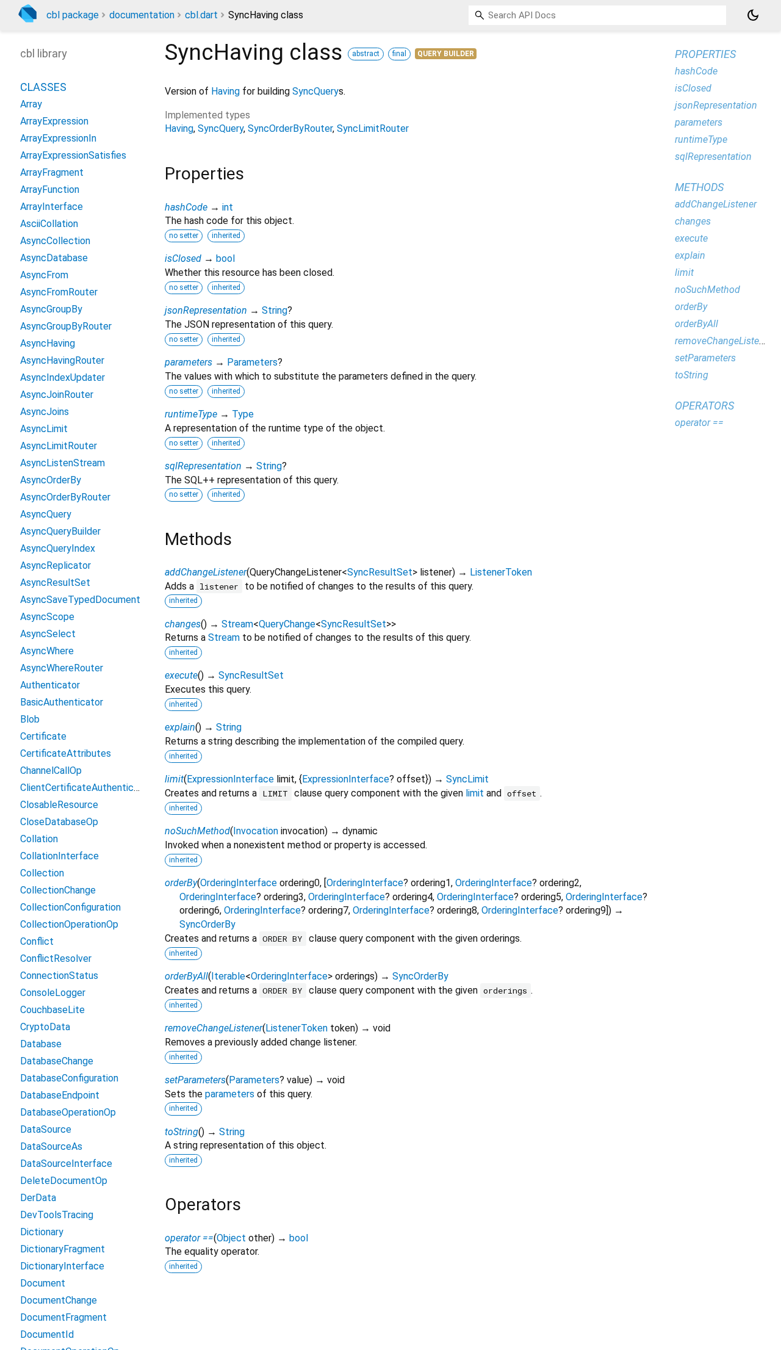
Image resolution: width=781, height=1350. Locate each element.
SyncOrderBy (207, 924)
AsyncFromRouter (59, 292)
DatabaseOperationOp (68, 1112)
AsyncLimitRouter (58, 446)
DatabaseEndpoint (59, 1095)
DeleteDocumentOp (63, 1180)
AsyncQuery (45, 514)
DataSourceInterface (66, 1163)
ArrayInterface (51, 206)
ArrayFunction (49, 189)
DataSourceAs (51, 1146)
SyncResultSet (379, 572)
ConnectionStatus (59, 975)
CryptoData (45, 1027)
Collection (42, 873)
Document (42, 1283)
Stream (237, 624)
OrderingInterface (238, 883)
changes (183, 624)
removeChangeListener (213, 1028)
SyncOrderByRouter (290, 128)
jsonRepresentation (206, 310)
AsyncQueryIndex (57, 548)
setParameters (195, 1080)
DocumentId (47, 1334)
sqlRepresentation (203, 466)
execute (181, 675)
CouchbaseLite (52, 1010)
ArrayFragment (52, 172)
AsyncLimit (44, 429)
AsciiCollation (49, 223)
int (227, 207)
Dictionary (41, 1232)
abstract (366, 53)
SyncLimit (467, 779)
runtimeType (191, 414)
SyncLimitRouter (373, 128)
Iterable (228, 976)
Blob (30, 719)
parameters (188, 362)
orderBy (181, 883)
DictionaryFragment (62, 1249)
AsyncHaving (47, 343)
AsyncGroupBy (51, 309)
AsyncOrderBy (50, 480)
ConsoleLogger (52, 992)
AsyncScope (47, 617)
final (399, 53)
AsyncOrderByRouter (65, 497)
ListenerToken (501, 572)
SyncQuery (315, 91)
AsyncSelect (48, 634)
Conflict (37, 941)
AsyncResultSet (55, 582)
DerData (38, 1198)
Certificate (43, 736)
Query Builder (445, 53)
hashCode (186, 207)
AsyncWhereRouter (61, 668)
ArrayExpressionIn (58, 138)
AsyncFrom (44, 275)
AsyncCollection (55, 241)
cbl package (72, 15)
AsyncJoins (44, 411)
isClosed (183, 258)
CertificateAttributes (65, 753)
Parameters (252, 362)
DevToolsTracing (56, 1215)
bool (225, 258)
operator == (189, 1238)
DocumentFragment (63, 1317)
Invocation (255, 831)
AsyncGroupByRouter (66, 326)
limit (174, 779)
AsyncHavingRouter (62, 360)
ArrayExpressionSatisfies (73, 155)
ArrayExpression (54, 121)
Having (225, 91)
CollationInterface (59, 856)
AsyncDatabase (54, 258)
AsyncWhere (47, 651)
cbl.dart (201, 15)
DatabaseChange (56, 1061)
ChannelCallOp (51, 770)
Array (31, 104)
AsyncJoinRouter (56, 394)
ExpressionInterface (230, 779)
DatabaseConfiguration (69, 1078)
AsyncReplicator (55, 565)
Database (41, 1044)
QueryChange (287, 624)
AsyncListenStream (62, 463)
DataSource (45, 1129)
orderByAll (186, 976)
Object (231, 1238)
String (274, 310)
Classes (43, 87)
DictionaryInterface (62, 1266)
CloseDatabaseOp (59, 822)
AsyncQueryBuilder (60, 531)
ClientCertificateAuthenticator (85, 787)
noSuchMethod (197, 831)
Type (243, 414)
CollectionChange (58, 890)
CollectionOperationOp (69, 924)
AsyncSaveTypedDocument (80, 599)
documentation (142, 15)
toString (181, 1132)
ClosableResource (59, 804)
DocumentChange (58, 1300)
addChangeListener (206, 572)
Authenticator (50, 685)
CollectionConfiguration (70, 907)
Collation (39, 839)
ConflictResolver (56, 958)
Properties (705, 54)
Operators (704, 405)
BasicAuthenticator (61, 702)
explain (180, 727)
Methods (699, 187)
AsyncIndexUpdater (62, 377)
